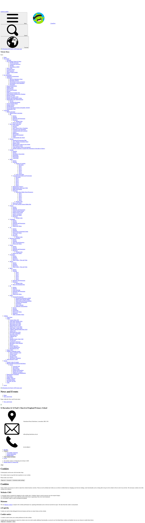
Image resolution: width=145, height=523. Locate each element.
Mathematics (16, 133)
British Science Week (18, 212)
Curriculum (6, 110)
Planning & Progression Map (20, 140)
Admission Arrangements (13, 76)
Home (5, 57)
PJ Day (11, 337)
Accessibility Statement (12, 452)
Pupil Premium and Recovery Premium (16, 94)
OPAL (8, 73)
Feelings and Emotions (18, 370)
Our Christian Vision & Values (14, 61)
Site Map (6, 449)
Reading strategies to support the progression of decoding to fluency (29, 148)
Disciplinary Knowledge (18, 154)
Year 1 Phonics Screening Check (20, 141)
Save (14, 521)
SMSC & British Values (18, 314)
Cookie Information (11, 454)
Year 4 (20, 170)
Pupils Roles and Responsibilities (23, 301)
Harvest (11, 344)
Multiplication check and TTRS (20, 188)
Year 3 (20, 169)
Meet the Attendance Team (16, 79)
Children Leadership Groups (13, 351)
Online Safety (10, 350)
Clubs (8, 382)
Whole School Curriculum (16, 113)
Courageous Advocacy (15, 64)
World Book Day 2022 (15, 332)
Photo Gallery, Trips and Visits (20, 260)
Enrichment (18, 303)
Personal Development (18, 296)
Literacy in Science (17, 213)
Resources (15, 120)
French (11, 245)
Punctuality (12, 84)
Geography (12, 254)
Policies (8, 91)
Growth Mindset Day (15, 347)
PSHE (11, 295)
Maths (11, 159)
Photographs (16, 156)
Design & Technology (15, 238)
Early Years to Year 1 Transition (20, 128)
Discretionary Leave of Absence (17, 81)
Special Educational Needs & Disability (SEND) (18, 107)
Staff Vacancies (10, 71)
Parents (5, 360)
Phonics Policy (16, 143)
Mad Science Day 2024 (15, 324)
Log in (5, 385)
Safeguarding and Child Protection (15, 99)
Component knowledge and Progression (22, 175)
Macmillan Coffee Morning (16, 343)
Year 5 (20, 171)
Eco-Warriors (13, 355)
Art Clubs (15, 234)
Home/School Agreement (13, 374)
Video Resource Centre (12, 359)
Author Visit (13, 331)
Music (11, 268)
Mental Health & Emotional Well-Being (16, 363)
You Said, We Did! (11, 381)
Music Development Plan (19, 284)
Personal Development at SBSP (23, 298)
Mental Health (16, 369)
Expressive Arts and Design (19, 129)
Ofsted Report (10, 88)
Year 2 (20, 167)
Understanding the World (19, 137)
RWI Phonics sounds (18, 145)
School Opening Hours (12, 103)
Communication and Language (20, 130)
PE (10, 286)
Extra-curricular (16, 290)
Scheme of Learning (20, 163)
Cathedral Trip (13, 336)
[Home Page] (11, 49)
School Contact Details (12, 72)
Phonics (11, 139)
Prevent (11, 101)
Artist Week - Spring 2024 (16, 328)
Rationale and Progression (19, 118)
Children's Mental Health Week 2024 (18, 329)
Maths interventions (17, 189)
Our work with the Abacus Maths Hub (22, 204)
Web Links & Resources (18, 242)
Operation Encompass (15, 102)
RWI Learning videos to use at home (21, 144)
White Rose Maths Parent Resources (24, 192)
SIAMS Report (10, 106)
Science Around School (18, 211)
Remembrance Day (14, 348)
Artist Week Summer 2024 (16, 321)
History (11, 261)
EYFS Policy (16, 125)
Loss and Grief (16, 366)
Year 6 (20, 173)
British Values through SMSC (23, 299)
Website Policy (10, 455)
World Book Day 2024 (15, 325)
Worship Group (13, 356)
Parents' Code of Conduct (13, 362)
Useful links (15, 158)
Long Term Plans (20, 174)
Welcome (9, 60)
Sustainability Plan (11, 109)
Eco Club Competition (15, 333)
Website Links (19, 121)
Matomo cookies (8, 504)
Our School (6, 58)
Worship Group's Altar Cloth (16, 339)
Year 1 (20, 166)
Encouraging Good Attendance (17, 83)
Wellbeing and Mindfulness (19, 373)
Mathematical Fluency (18, 186)
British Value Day (14, 345)
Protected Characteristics (21, 306)
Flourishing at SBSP (14, 67)
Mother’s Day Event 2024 (16, 326)
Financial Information (12, 86)
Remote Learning (11, 95)
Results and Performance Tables (14, 98)
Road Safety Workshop (15, 322)
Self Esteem (15, 367)
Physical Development (18, 135)
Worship (12, 65)
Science (11, 205)
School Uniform (10, 105)
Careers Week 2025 (14, 320)
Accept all (9, 480)
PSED (14, 136)
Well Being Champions (15, 358)
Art (10, 227)
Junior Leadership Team (15, 352)
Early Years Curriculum (15, 124)
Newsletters (9, 375)
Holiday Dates (10, 87)
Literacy (15, 132)
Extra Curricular (19, 305)
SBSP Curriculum (11, 111)
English (11, 150)
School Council (13, 354)
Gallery (8, 318)
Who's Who (9, 68)
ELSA (11, 365)
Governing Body (11, 69)
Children (6, 316)
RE (10, 114)
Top (2, 465)
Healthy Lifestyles (11, 378)
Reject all (3, 480)
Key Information (8, 75)
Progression (15, 155)
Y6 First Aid (13, 340)
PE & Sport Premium (12, 90)
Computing (12, 219)
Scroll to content (4, 11)
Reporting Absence (14, 80)
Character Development (21, 302)
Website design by (11, 462)
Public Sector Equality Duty (13, 92)
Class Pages (9, 317)
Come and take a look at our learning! (22, 147)
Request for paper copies (12, 96)
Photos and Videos (17, 122)
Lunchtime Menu (11, 379)
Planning (15, 117)
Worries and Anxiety (18, 371)
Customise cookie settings (18, 480)
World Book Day (14, 335)
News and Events (8, 396)
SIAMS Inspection (14, 62)
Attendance (9, 77)
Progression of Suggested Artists (20, 231)
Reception (21, 164)
